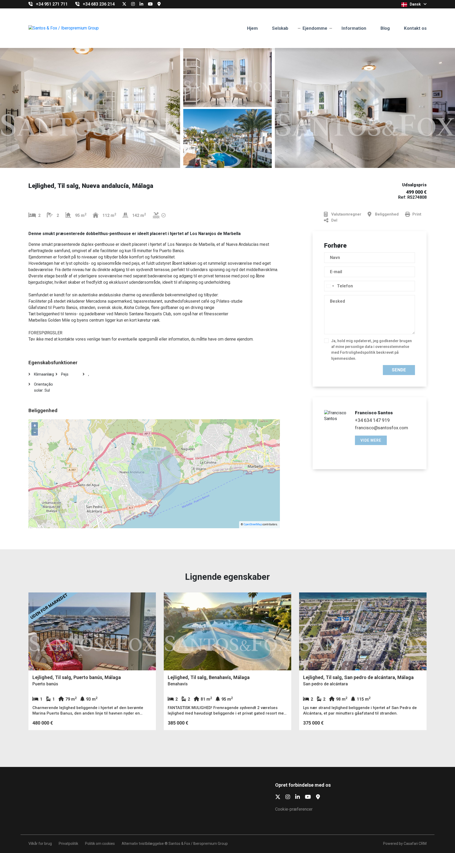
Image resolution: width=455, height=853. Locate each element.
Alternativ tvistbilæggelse (143, 843)
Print (416, 214)
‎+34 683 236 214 (99, 4)
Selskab (280, 28)
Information (354, 28)
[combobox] (329, 286)
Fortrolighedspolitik (357, 352)
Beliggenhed (387, 214)
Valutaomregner (346, 214)
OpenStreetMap (252, 524)
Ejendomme (315, 28)
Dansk (415, 4)
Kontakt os (415, 28)
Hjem (252, 28)
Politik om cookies (100, 843)
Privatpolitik (68, 843)
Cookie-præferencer (294, 809)
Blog (385, 28)
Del (334, 220)
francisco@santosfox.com (381, 427)
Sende (399, 369)
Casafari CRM (415, 843)
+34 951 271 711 (52, 4)
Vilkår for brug (40, 843)
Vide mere (370, 440)
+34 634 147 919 (372, 420)
